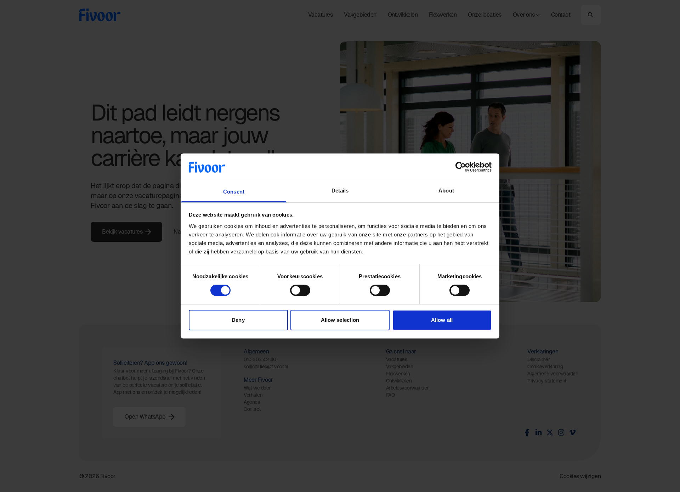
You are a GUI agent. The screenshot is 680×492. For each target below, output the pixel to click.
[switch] (300, 290)
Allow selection (340, 320)
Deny (238, 320)
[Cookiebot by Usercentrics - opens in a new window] (461, 167)
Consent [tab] (233, 192)
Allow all (442, 320)
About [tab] (446, 191)
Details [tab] (340, 191)
